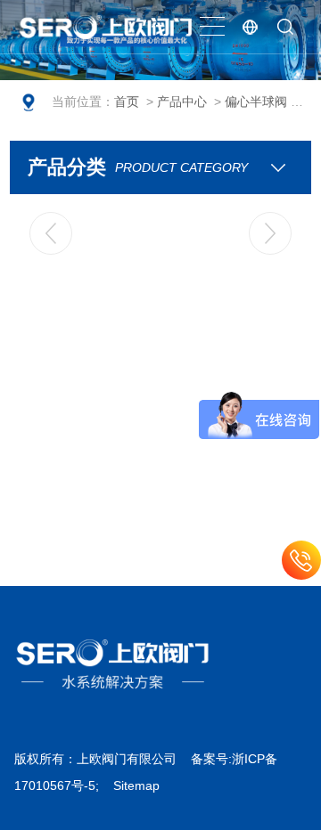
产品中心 (182, 101)
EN (250, 26)
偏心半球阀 (256, 101)
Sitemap (136, 785)
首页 (126, 101)
